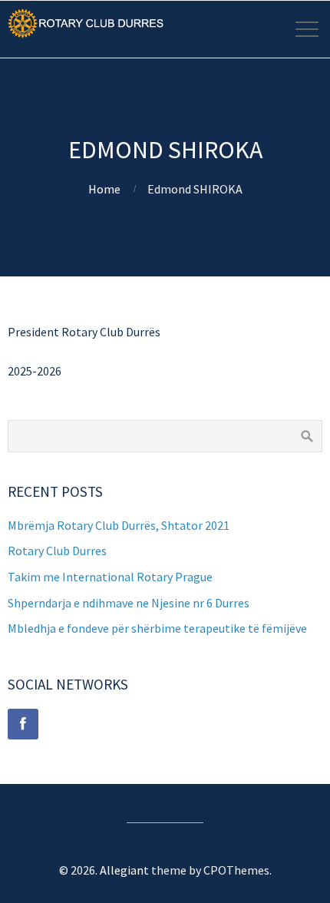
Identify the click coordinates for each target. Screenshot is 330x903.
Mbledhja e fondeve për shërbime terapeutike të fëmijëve (157, 628)
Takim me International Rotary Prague (110, 576)
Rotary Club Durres (57, 550)
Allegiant (124, 870)
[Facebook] (23, 724)
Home (104, 189)
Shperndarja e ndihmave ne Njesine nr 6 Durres (128, 602)
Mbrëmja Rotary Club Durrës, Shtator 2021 (118, 525)
